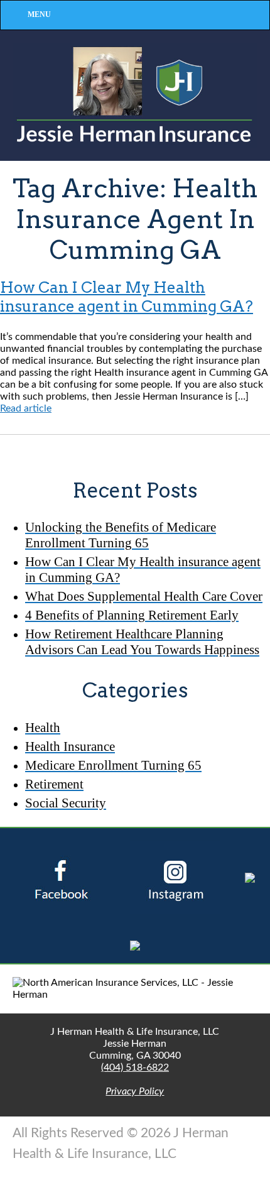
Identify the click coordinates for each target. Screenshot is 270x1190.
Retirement (54, 784)
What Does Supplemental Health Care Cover (143, 596)
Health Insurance (70, 746)
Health (42, 727)
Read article (25, 408)
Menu (39, 14)
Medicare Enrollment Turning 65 (113, 765)
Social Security (65, 802)
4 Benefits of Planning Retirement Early (132, 615)
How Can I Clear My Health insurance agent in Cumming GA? (126, 296)
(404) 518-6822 (135, 1067)
